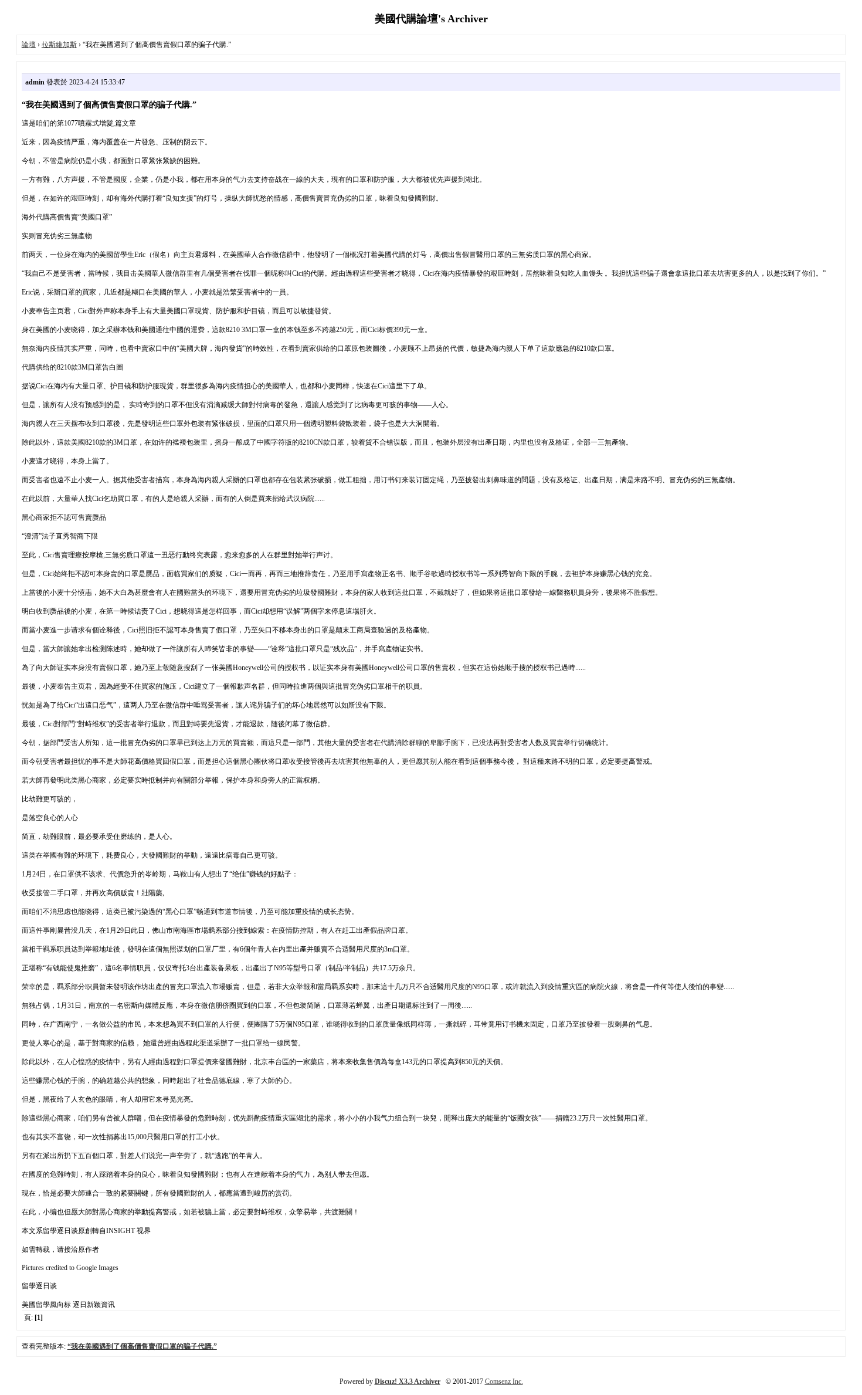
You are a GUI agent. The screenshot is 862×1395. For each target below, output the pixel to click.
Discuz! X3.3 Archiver (407, 1381)
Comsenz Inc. (504, 1381)
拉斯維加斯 (59, 44)
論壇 (29, 44)
